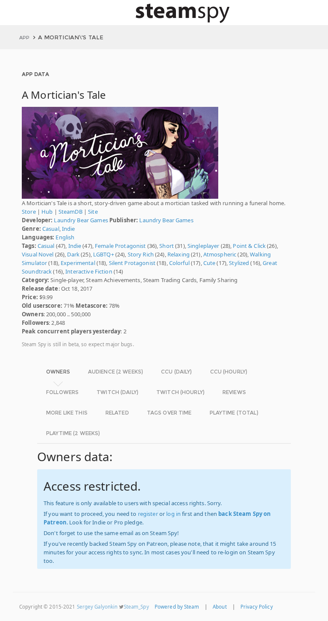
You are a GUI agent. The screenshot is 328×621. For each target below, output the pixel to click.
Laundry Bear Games (81, 220)
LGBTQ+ (103, 254)
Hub (47, 211)
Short (166, 246)
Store (29, 211)
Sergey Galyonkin (97, 606)
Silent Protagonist (132, 263)
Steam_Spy (136, 606)
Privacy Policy (256, 606)
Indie (68, 229)
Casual (50, 229)
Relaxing (178, 254)
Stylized (239, 263)
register (148, 514)
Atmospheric (219, 254)
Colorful (179, 263)
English (65, 237)
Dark (73, 254)
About (220, 606)
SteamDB (70, 211)
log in (173, 514)
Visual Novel (38, 254)
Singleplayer (203, 246)
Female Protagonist (120, 246)
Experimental (78, 263)
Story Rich (141, 254)
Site (93, 211)
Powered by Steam (177, 606)
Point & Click (249, 246)
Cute (209, 263)
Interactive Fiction (88, 271)
